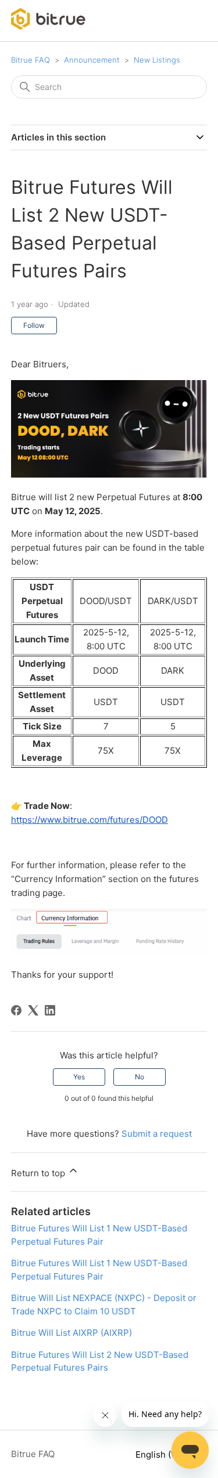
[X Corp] (33, 1010)
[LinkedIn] (50, 1010)
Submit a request (156, 1133)
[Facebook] (16, 1010)
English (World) (167, 1454)
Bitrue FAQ (30, 59)
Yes (79, 1076)
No (139, 1076)
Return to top (39, 1173)
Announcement (92, 59)
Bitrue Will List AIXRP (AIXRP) (71, 1332)
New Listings (157, 59)
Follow (34, 325)
